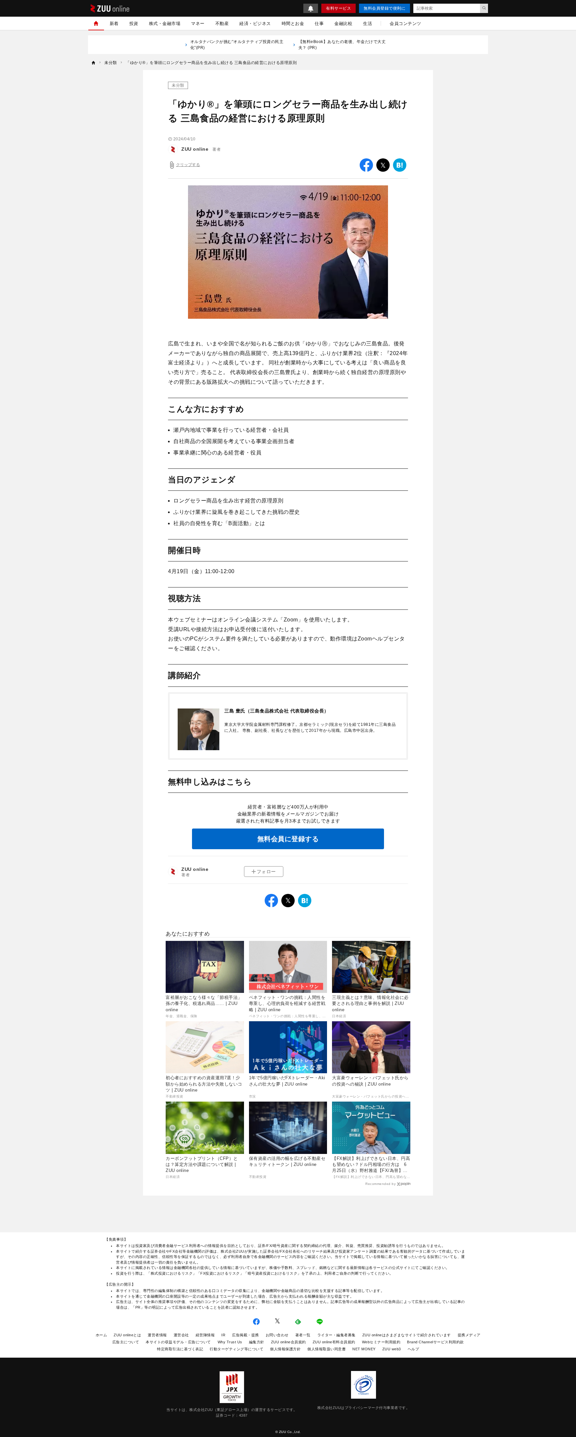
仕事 (319, 23)
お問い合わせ (277, 1335)
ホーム (101, 1335)
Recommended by (380, 1184)
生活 (367, 23)
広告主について (125, 1342)
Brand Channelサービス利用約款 (435, 1342)
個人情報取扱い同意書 (326, 1349)
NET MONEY (364, 1349)
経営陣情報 (205, 1335)
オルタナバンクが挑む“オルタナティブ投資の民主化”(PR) (237, 44)
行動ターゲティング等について (236, 1349)
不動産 (222, 23)
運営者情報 (157, 1335)
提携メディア (469, 1335)
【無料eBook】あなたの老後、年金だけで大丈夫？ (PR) (342, 44)
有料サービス (338, 8)
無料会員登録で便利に (384, 8)
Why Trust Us (230, 1342)
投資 (133, 23)
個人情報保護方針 (285, 1349)
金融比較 (343, 23)
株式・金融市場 (165, 23)
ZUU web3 (391, 1349)
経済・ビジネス (255, 23)
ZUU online (194, 149)
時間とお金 (293, 23)
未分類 (178, 85)
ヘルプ (413, 1349)
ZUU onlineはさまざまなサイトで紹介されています (406, 1335)
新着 (114, 23)
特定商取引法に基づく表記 (180, 1349)
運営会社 (181, 1335)
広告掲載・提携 (245, 1335)
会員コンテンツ (405, 23)
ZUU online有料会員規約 (334, 1342)
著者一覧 (303, 1335)
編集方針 (256, 1342)
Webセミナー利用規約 (381, 1342)
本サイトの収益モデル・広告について (178, 1342)
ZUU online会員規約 (288, 1342)
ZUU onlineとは (127, 1335)
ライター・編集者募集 (336, 1335)
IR (223, 1335)
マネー (198, 23)
